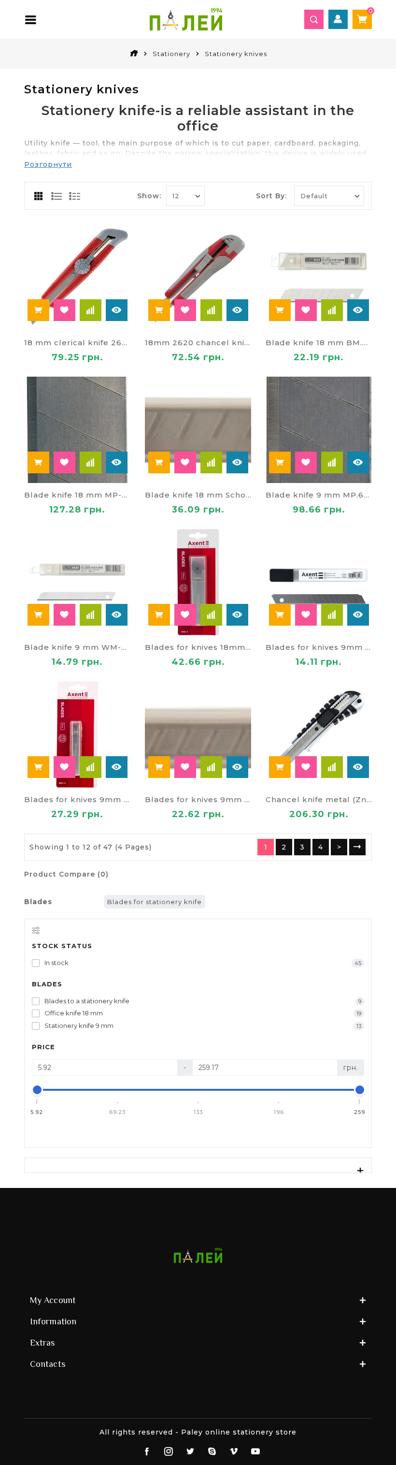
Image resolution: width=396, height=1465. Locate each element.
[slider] (37, 1090)
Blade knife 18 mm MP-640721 (77, 494)
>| (357, 847)
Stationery (171, 54)
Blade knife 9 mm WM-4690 (77, 647)
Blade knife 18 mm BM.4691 (319, 342)
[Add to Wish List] (64, 310)
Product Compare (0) (66, 874)
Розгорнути (48, 164)
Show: (149, 195)
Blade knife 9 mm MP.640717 (319, 494)
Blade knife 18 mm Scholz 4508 (198, 494)
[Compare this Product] (90, 310)
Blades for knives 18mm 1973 (198, 647)
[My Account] (338, 19)
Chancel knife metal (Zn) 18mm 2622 (319, 799)
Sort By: (271, 195)
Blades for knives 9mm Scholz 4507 (198, 799)
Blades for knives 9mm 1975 (77, 799)
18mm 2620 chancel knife (198, 342)
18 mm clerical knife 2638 (77, 342)
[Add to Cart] (38, 310)
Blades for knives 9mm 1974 (319, 647)
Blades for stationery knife (154, 902)
